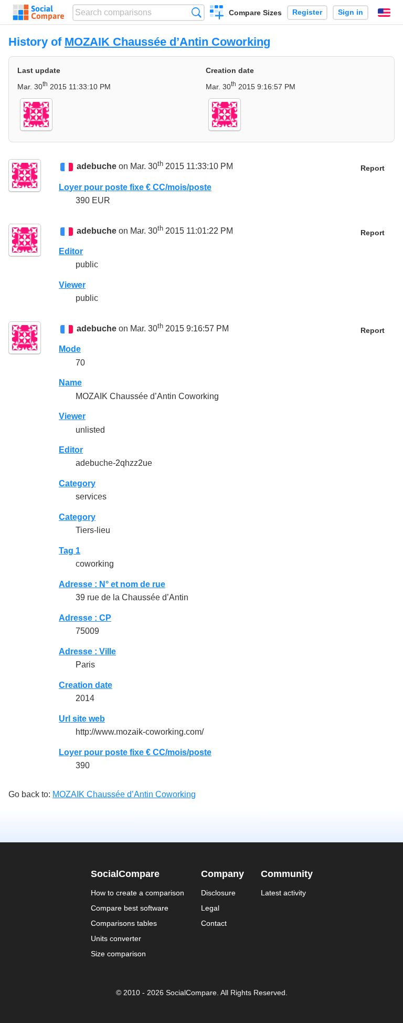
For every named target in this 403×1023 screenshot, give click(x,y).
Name (70, 382)
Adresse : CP (85, 617)
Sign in (350, 12)
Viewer (72, 284)
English (384, 12)
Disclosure (218, 893)
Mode (70, 349)
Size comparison (118, 953)
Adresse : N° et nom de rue (112, 584)
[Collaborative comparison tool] (38, 12)
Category (77, 483)
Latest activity (283, 893)
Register (307, 12)
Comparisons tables (124, 923)
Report (372, 168)
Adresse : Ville (87, 651)
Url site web (82, 718)
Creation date (85, 685)
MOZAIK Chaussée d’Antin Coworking (167, 41)
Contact (214, 923)
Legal (210, 908)
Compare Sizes (255, 12)
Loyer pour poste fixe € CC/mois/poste (135, 187)
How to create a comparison (137, 893)
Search (197, 12)
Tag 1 (69, 550)
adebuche (96, 166)
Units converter (116, 938)
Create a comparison (217, 13)
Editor (71, 251)
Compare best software (129, 908)
